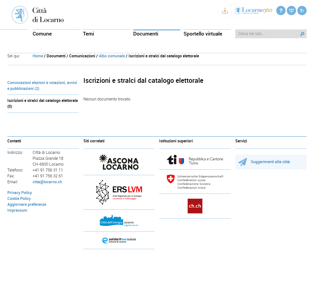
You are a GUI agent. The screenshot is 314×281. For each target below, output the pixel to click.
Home (38, 56)
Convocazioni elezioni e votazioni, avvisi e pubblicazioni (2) (42, 85)
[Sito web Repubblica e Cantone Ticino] (195, 159)
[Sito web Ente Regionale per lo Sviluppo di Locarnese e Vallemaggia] (119, 192)
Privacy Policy (19, 192)
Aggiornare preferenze (26, 204)
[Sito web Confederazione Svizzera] (195, 181)
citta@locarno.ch (47, 182)
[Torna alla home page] (48, 14)
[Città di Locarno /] (281, 10)
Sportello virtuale (202, 34)
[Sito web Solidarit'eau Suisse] (119, 240)
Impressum (17, 210)
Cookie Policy (19, 198)
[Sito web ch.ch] (195, 206)
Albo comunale (112, 56)
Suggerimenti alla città (270, 161)
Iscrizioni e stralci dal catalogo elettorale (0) (42, 103)
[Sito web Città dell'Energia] (119, 220)
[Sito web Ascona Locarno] (119, 162)
